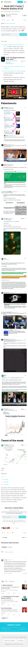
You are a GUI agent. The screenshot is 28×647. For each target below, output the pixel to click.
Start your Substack (10, 640)
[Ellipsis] (26, 560)
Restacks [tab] (10, 547)
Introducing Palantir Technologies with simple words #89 (10, 587)
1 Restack (17, 528)
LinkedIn (6, 482)
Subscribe (20, 2)
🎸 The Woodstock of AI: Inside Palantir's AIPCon (10, 597)
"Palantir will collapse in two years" (9, 610)
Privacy (12, 637)
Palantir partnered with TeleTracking (14, 71)
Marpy (5, 560)
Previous (5, 537)
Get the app (20, 640)
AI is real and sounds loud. (7, 600)
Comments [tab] (4, 547)
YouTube (6, 484)
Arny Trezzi (8, 14)
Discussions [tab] (11, 581)
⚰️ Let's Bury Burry (6, 608)
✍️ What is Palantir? (7, 585)
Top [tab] (2, 581)
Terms (16, 637)
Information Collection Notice (15, 521)
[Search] (25, 581)
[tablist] (7, 547)
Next (23, 537)
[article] (14, 589)
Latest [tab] (6, 581)
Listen (25, 15)
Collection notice (22, 637)
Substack (6, 479)
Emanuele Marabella (10, 23)
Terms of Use (20, 520)
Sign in (25, 2)
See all (4, 618)
